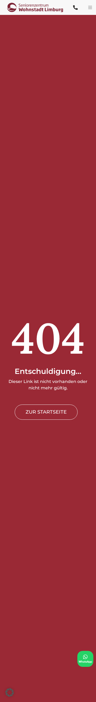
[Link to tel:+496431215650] (75, 7)
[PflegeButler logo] (37, 3)
